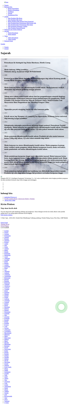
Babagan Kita (8, 7)
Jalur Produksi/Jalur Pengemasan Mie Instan (20, 24)
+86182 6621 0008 (9, 200)
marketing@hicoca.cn (10, 197)
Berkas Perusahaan (13, 8)
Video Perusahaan (13, 37)
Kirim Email (4, 222)
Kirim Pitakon (5, 226)
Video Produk (12, 39)
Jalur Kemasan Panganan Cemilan (17, 26)
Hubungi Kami (8, 41)
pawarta (6, 31)
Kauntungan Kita (13, 15)
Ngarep (6, 5)
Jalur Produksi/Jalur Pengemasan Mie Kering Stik (22, 23)
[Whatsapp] (61, 307)
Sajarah (10, 13)
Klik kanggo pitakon (6, 215)
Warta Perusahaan (13, 33)
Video (6, 36)
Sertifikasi (11, 12)
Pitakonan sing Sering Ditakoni (13, 29)
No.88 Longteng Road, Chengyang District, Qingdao (19, 199)
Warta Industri (12, 34)
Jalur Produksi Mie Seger (15, 20)
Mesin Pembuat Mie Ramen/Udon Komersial (21, 21)
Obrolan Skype (5, 224)
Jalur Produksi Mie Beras (15, 18)
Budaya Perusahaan (13, 10)
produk (6, 16)
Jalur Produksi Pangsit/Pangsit (16, 28)
